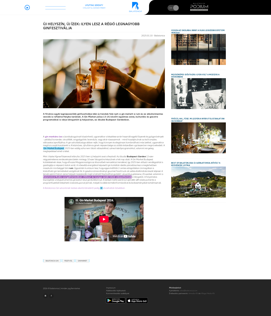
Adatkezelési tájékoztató (116, 291)
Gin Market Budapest (53, 148)
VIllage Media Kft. (208, 293)
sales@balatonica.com (188, 291)
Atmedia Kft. (193, 293)
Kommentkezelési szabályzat (117, 293)
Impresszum (111, 288)
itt (101, 188)
